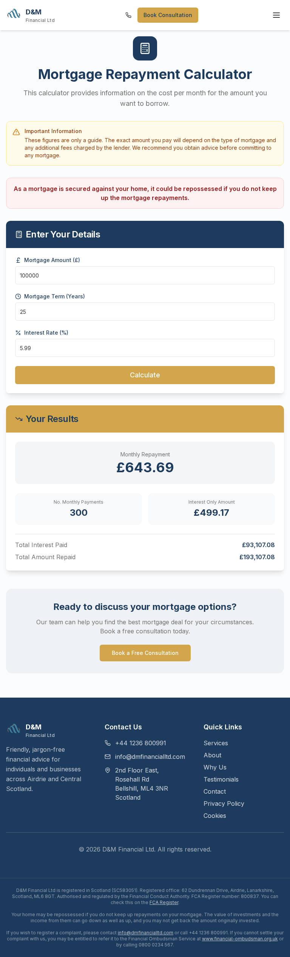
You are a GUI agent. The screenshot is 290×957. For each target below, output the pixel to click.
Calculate (145, 375)
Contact (215, 791)
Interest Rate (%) (46, 333)
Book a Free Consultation (145, 653)
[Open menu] (276, 15)
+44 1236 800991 (140, 743)
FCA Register (164, 902)
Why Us (215, 767)
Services (216, 743)
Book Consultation (167, 15)
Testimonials (221, 779)
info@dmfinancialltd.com (150, 756)
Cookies (215, 815)
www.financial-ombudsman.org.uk (240, 938)
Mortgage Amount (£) (52, 260)
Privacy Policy (224, 803)
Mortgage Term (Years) (54, 296)
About (212, 755)
